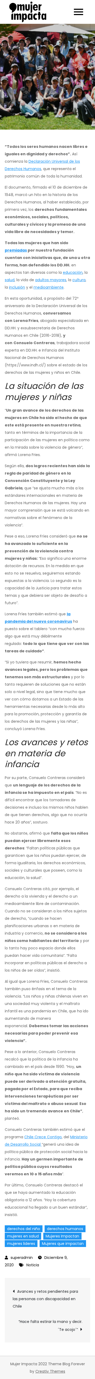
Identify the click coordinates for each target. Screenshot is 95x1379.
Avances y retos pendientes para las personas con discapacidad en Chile (45, 1299)
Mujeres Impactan (62, 1236)
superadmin (22, 1257)
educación (73, 272)
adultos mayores (50, 280)
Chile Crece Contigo (43, 1137)
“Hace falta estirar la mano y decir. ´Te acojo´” (50, 1325)
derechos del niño (23, 1228)
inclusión (17, 287)
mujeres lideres (21, 1243)
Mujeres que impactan (63, 1243)
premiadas (16, 250)
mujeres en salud (23, 1236)
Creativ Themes (50, 1371)
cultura (79, 280)
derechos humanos (65, 1228)
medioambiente (49, 287)
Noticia (32, 1265)
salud (10, 280)
